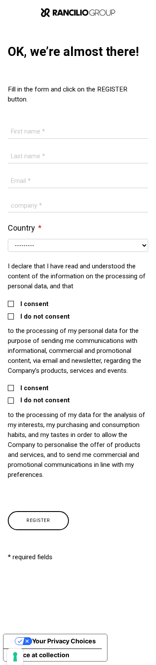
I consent (34, 304)
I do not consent (45, 317)
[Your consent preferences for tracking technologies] (15, 657)
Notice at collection (39, 654)
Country (22, 227)
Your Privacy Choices (64, 641)
